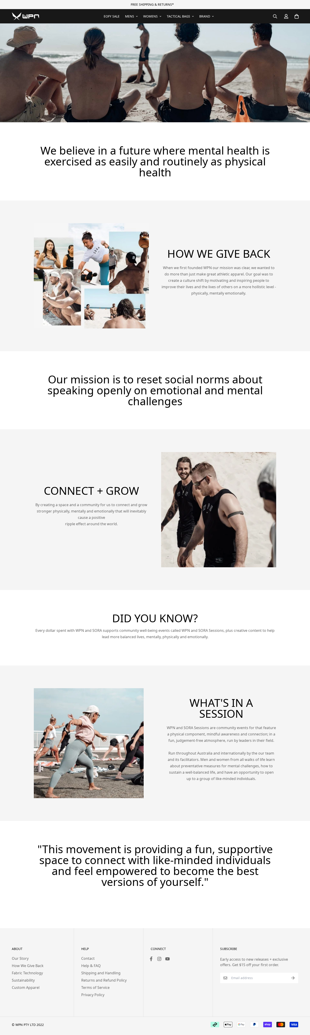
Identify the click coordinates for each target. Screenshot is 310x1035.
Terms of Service (95, 987)
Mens (129, 16)
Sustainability (23, 980)
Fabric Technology (27, 972)
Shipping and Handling (101, 972)
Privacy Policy (92, 994)
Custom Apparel (25, 987)
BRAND (204, 16)
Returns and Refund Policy (104, 980)
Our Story (20, 958)
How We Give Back (28, 965)
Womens (150, 16)
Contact (88, 958)
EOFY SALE (112, 16)
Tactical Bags (178, 16)
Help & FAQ (91, 965)
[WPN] (25, 16)
